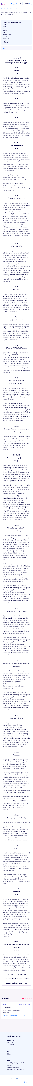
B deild (8, 1053)
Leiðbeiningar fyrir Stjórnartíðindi (15, 1063)
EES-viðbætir (10, 1065)
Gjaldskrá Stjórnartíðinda (13, 1067)
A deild (8, 1051)
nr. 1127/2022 (20, 1069)
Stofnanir (9, 1082)
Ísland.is (6, 1079)
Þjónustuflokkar (15, 1079)
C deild (8, 1056)
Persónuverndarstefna (17, 1082)
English (27, 1082)
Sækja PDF (5, 48)
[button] (12, 3)
